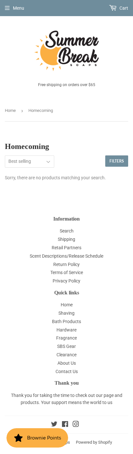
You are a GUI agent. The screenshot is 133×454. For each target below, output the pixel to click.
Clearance (66, 354)
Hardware (66, 329)
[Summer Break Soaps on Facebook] (65, 425)
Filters (116, 161)
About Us (66, 363)
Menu (18, 8)
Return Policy (66, 264)
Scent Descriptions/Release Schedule (66, 256)
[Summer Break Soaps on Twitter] (54, 425)
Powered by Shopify (94, 442)
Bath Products (66, 321)
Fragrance (66, 337)
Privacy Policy (66, 280)
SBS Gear (66, 346)
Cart (123, 8)
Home (10, 110)
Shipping (66, 239)
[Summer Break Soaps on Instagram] (76, 425)
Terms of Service (66, 272)
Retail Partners (66, 247)
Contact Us (67, 371)
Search (67, 230)
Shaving (66, 313)
